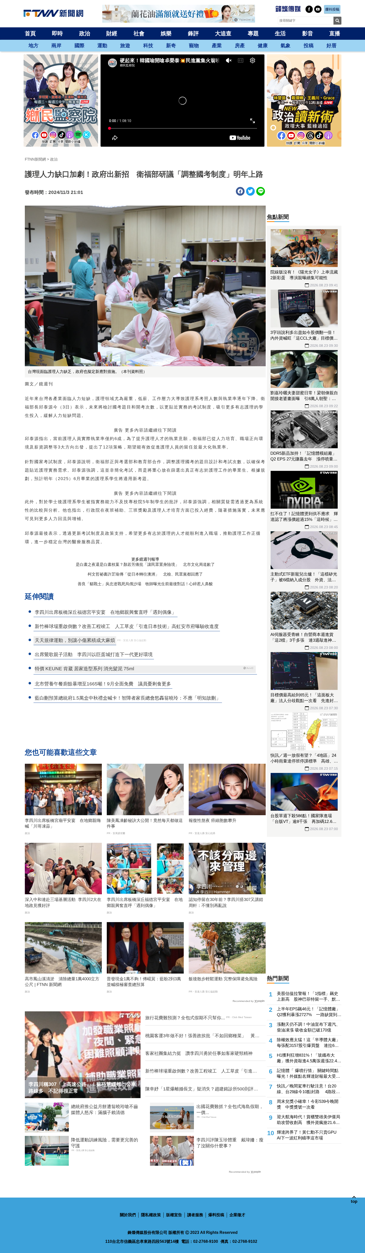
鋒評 (193, 33)
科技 (148, 45)
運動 (102, 45)
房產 (240, 45)
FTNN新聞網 (35, 159)
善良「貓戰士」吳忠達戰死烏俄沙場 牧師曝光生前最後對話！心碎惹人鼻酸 (145, 584)
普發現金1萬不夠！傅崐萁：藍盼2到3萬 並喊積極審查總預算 (145, 982)
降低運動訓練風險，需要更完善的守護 (104, 1142)
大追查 (223, 33)
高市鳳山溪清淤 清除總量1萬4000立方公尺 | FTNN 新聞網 (62, 982)
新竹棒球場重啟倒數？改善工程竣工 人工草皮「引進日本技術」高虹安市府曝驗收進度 (201, 1071)
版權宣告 (174, 1215)
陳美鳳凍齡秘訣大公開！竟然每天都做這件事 (145, 823)
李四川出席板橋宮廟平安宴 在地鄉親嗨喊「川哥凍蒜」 (63, 823)
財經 (111, 33)
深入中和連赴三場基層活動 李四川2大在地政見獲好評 (63, 902)
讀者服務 (195, 1215)
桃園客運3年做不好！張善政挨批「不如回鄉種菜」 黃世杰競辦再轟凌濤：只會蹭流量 (202, 1036)
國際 (79, 45)
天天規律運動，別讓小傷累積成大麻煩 (75, 640)
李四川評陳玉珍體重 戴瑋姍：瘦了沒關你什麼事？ (229, 1142)
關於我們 (128, 1215)
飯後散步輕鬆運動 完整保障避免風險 (223, 979)
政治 (84, 33)
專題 (253, 33)
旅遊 (125, 45)
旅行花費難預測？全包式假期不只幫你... (185, 1017)
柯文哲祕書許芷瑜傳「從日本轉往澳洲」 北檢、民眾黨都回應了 (145, 574)
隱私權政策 (151, 1215)
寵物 (194, 45)
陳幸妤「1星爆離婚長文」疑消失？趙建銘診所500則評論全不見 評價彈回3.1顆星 (201, 1089)
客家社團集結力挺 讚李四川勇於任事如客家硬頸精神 (199, 1053)
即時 (57, 33)
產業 (217, 45)
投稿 (309, 45)
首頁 (30, 33)
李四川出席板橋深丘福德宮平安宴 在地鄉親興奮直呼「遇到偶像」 (145, 902)
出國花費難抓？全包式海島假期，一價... (229, 1109)
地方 (33, 45)
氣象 (286, 45)
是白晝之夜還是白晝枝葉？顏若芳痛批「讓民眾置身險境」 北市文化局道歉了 (145, 564)
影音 (307, 33)
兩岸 (56, 45)
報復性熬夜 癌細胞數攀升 (212, 820)
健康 (263, 45)
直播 (334, 33)
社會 (139, 33)
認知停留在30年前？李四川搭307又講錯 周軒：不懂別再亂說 (227, 902)
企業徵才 (237, 1215)
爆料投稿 (216, 1215)
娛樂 (166, 33)
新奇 (171, 45)
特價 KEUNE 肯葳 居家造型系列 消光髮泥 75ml (84, 668)
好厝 (331, 45)
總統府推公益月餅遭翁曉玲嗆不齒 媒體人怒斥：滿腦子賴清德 (105, 1109)
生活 (280, 33)
